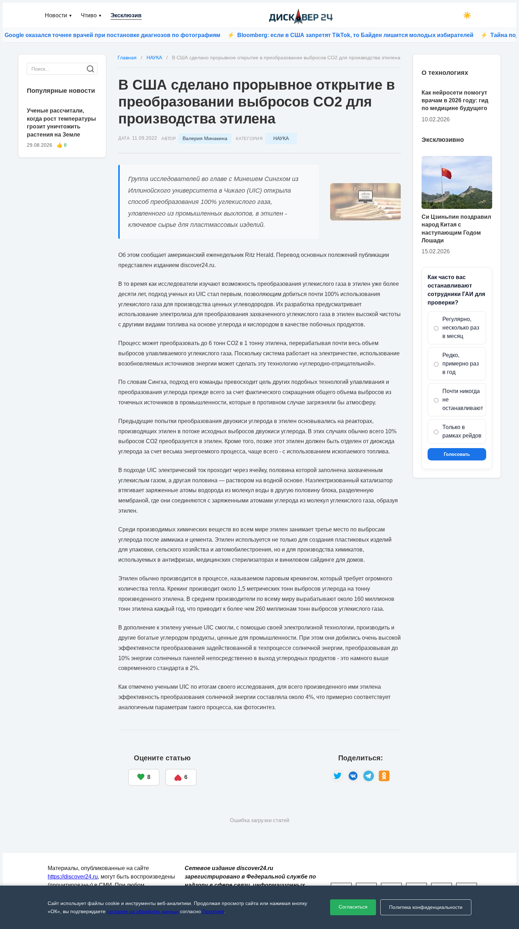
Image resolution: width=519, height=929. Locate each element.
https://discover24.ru (73, 877)
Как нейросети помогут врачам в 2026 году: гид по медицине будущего (455, 100)
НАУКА (281, 138)
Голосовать (457, 454)
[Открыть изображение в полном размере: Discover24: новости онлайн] (365, 202)
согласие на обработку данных (143, 911)
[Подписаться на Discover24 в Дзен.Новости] (263, 770)
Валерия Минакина (205, 138)
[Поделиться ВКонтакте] (353, 776)
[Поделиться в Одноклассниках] (384, 776)
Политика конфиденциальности (426, 907)
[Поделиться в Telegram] (369, 776)
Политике (213, 911)
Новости (58, 15)
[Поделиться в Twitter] (337, 776)
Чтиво (91, 15)
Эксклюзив (126, 15)
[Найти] (90, 69)
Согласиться (353, 907)
